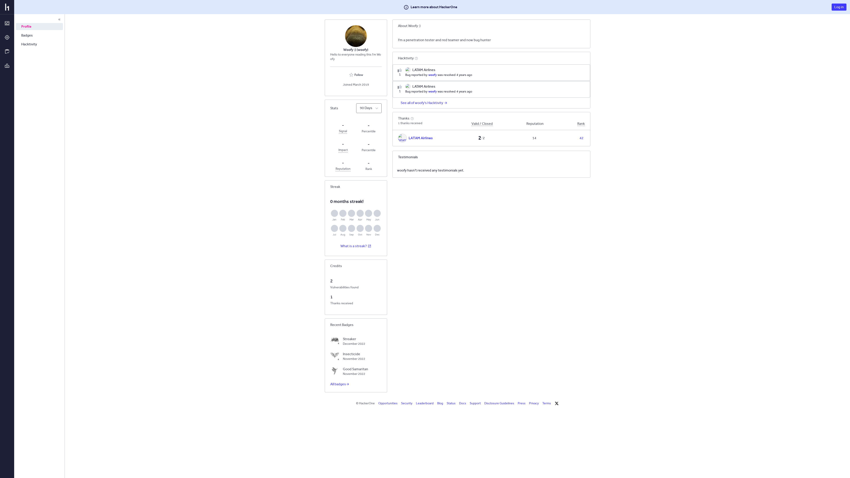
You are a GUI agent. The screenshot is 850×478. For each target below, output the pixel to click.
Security (406, 403)
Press (521, 403)
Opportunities (388, 403)
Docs (462, 403)
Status (451, 403)
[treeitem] (39, 26)
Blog (440, 403)
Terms (546, 403)
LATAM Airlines (421, 138)
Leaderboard (425, 403)
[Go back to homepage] (7, 7)
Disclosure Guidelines (499, 403)
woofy (432, 75)
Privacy (534, 403)
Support (475, 403)
